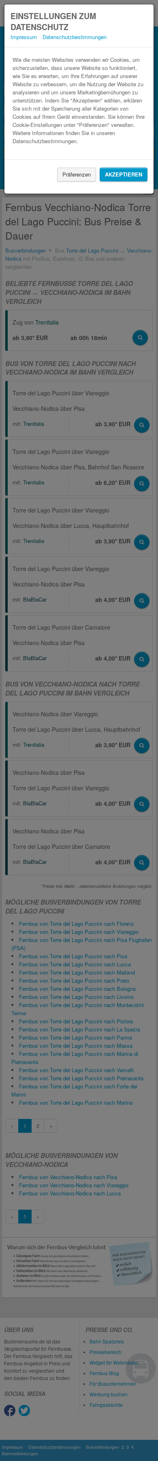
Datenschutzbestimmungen (75, 37)
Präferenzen (76, 174)
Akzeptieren (123, 174)
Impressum (24, 37)
